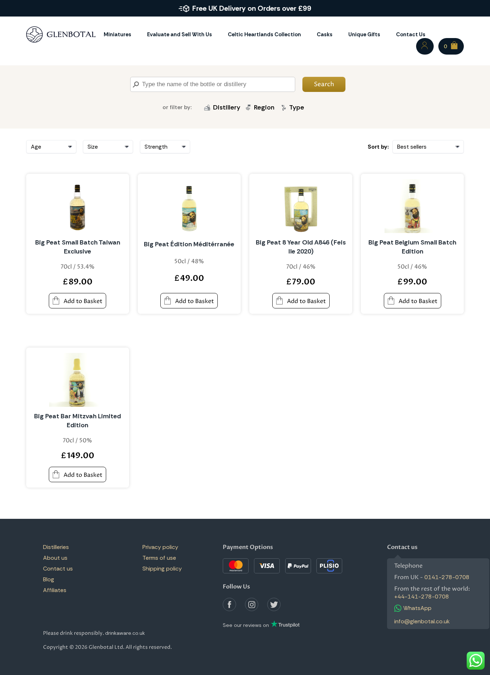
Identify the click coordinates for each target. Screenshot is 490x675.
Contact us (58, 568)
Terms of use (159, 558)
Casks (325, 34)
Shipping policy (162, 568)
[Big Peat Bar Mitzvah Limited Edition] (77, 380)
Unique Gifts (364, 34)
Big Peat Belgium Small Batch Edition (412, 247)
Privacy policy (160, 547)
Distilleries (56, 547)
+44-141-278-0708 (421, 596)
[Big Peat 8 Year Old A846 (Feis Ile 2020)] (301, 206)
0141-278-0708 (447, 577)
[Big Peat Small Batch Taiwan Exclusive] (77, 206)
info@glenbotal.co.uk (422, 621)
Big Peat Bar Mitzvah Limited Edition (77, 420)
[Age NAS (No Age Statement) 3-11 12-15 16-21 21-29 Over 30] (51, 146)
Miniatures (117, 34)
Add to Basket (82, 301)
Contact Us (410, 34)
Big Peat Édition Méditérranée (189, 244)
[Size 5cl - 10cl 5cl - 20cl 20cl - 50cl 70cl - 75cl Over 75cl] (108, 146)
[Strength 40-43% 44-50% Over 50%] (165, 146)
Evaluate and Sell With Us (179, 34)
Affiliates (54, 590)
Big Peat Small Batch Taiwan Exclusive (77, 247)
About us (55, 558)
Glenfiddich (227, 123)
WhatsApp (417, 608)
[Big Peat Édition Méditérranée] (189, 206)
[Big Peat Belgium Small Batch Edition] (412, 206)
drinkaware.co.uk (125, 633)
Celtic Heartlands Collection (264, 34)
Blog (48, 579)
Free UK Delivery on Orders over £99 (251, 8)
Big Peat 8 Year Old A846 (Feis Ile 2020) (301, 247)
